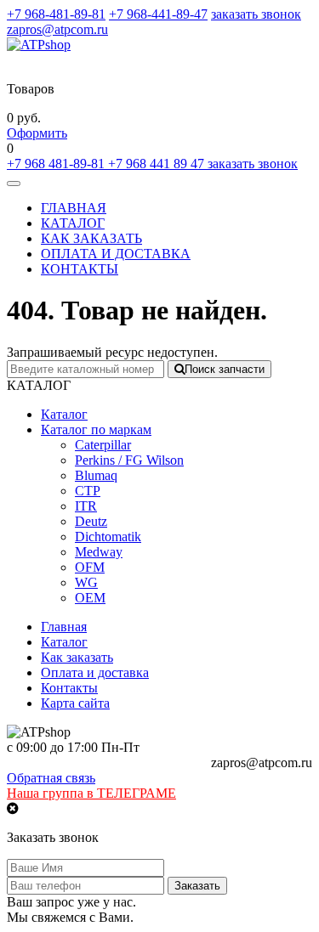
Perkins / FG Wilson (129, 460)
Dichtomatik (108, 536)
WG (86, 582)
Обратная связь (51, 778)
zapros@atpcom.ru (57, 29)
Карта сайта (75, 703)
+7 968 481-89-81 (57, 163)
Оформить (37, 133)
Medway (98, 552)
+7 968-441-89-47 (158, 14)
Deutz (91, 521)
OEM (90, 597)
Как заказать (77, 657)
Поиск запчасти (225, 369)
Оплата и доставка (95, 672)
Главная (64, 626)
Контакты (69, 688)
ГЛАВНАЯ (73, 208)
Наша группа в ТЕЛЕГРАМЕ (91, 793)
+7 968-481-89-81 (56, 14)
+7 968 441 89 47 (158, 163)
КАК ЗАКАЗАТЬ (91, 238)
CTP (87, 490)
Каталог (64, 414)
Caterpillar (103, 445)
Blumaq (96, 475)
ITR (86, 506)
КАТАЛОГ (73, 223)
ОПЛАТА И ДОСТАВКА (116, 253)
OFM (90, 567)
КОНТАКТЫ (79, 269)
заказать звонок (256, 14)
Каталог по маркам (96, 429)
